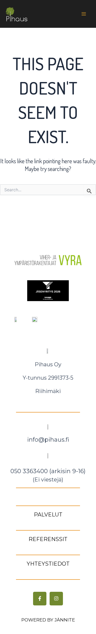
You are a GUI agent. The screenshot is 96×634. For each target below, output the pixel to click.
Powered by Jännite (48, 620)
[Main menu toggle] (84, 14)
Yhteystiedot (48, 564)
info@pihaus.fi (48, 439)
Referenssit (48, 539)
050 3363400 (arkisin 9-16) (48, 471)
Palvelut (48, 514)
